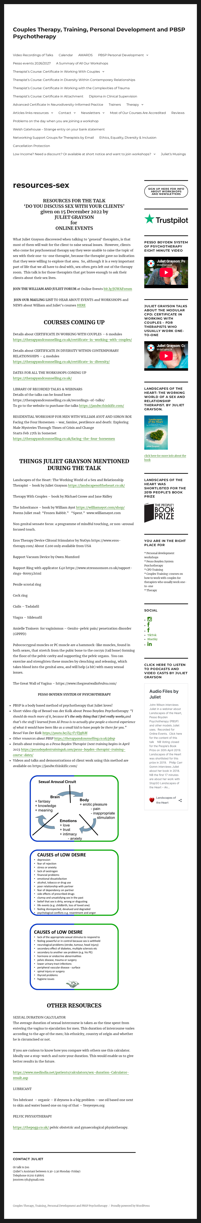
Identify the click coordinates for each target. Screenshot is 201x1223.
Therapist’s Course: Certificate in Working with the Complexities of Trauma (71, 88)
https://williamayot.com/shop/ (100, 507)
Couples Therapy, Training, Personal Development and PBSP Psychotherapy (60, 1205)
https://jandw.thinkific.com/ (101, 406)
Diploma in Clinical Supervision (113, 96)
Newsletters (90, 113)
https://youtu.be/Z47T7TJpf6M (64, 733)
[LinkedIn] (149, 644)
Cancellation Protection (31, 146)
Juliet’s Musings (173, 154)
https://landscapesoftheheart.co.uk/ (96, 485)
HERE (81, 305)
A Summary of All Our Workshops (82, 63)
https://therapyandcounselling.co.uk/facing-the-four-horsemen (64, 439)
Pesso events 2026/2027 (32, 63)
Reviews (178, 113)
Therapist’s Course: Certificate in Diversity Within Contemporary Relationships (74, 80)
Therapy (132, 104)
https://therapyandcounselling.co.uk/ (42, 378)
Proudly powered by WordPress (130, 1205)
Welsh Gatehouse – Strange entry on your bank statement (59, 129)
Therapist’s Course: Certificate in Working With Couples (56, 71)
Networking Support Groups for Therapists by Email (53, 137)
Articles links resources (31, 113)
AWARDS (85, 55)
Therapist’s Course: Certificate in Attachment (48, 96)
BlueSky (152, 639)
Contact (64, 113)
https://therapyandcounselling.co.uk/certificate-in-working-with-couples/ (72, 340)
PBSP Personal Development (121, 55)
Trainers (115, 104)
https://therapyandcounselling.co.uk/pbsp (84, 738)
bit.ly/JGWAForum (118, 289)
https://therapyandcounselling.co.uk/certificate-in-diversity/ (61, 362)
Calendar (66, 55)
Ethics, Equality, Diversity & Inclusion (127, 137)
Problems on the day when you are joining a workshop (56, 121)
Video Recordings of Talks (33, 55)
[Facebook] (148, 625)
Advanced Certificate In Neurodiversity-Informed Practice (58, 104)
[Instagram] (149, 620)
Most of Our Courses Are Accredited (138, 113)
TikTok (151, 635)
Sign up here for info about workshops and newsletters (166, 191)
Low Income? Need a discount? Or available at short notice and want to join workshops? (82, 154)
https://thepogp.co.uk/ (31, 1127)
